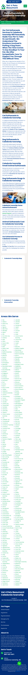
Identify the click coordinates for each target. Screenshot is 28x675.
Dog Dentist (4, 612)
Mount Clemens (19, 385)
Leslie (16, 334)
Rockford (17, 474)
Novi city (17, 421)
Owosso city (18, 441)
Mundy (17, 391)
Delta (3, 442)
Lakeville (17, 321)
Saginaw (17, 481)
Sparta (17, 506)
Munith (17, 394)
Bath (3, 346)
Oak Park (17, 423)
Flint (3, 476)
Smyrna (17, 494)
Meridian (17, 361)
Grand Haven (5, 513)
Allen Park (5, 329)
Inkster (4, 565)
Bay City (4, 350)
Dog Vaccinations (5, 616)
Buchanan (5, 380)
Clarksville (5, 410)
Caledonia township (10, 21)
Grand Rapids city (6, 519)
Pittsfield (17, 448)
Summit (17, 522)
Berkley (4, 359)
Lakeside (17, 320)
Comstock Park (6, 428)
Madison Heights (19, 348)
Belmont (4, 355)
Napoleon (17, 401)
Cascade (4, 401)
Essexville (4, 464)
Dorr (3, 448)
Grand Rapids (5, 517)
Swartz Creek (18, 528)
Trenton (17, 538)
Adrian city (5, 323)
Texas (16, 531)
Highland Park (6, 547)
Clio (3, 417)
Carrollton (5, 400)
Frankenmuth (5, 485)
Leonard (17, 330)
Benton (4, 357)
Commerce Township (7, 425)
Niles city (17, 410)
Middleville (18, 366)
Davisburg (5, 433)
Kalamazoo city (6, 579)
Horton (4, 556)
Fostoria (4, 483)
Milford (17, 369)
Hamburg (4, 531)
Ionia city (4, 567)
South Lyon (18, 499)
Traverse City (18, 537)
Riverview (17, 467)
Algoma (4, 327)
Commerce (5, 423)
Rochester (17, 471)
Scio (16, 490)
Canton (4, 398)
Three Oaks (18, 535)
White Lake (18, 572)
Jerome (4, 574)
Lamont (17, 323)
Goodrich (4, 510)
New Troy (17, 407)
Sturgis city (18, 521)
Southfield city (18, 503)
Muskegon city (19, 398)
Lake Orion (5, 585)
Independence (6, 563)
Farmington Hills (6, 469)
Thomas (17, 533)
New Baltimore (19, 403)
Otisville (17, 437)
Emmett (4, 460)
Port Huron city (19, 458)
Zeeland (17, 585)
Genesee (4, 505)
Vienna (17, 556)
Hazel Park (5, 544)
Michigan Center (19, 364)
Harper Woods (6, 538)
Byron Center (5, 387)
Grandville (4, 521)
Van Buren (18, 553)
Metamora (18, 362)
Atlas (3, 339)
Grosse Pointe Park (7, 526)
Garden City (5, 499)
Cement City (5, 403)
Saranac (17, 485)
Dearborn (4, 437)
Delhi (3, 441)
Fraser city (5, 487)
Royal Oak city (18, 480)
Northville (17, 416)
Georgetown (5, 508)
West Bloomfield (19, 569)
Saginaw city (18, 483)
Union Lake (18, 547)
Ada (3, 320)
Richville (17, 465)
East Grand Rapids (7, 455)
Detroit (4, 444)
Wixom (17, 574)
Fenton (4, 471)
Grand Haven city (6, 515)
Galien (4, 497)
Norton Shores (19, 417)
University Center (19, 551)
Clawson (4, 412)
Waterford (18, 563)
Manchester (18, 350)
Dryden (4, 451)
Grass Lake (5, 522)
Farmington (5, 467)
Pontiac (17, 457)
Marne (17, 355)
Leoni (16, 332)
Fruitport (4, 492)
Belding (4, 353)
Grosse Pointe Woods (7, 528)
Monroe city (18, 378)
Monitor (17, 375)
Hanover (4, 535)
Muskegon (18, 396)
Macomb (17, 346)
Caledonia (4, 391)
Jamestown (5, 570)
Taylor (17, 529)
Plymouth (17, 455)
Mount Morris (18, 387)
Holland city (5, 553)
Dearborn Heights (7, 439)
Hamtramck (5, 533)
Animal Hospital (5, 609)
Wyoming (17, 579)
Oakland (17, 425)
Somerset (17, 496)
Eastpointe (5, 458)
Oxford (17, 442)
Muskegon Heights (20, 400)
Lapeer (17, 327)
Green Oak (5, 524)
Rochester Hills (19, 473)
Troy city (17, 540)
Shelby (17, 492)
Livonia (17, 341)
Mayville (17, 359)
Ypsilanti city (18, 583)
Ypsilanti (17, 581)
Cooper (4, 432)
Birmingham (5, 362)
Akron (4, 325)
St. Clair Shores (19, 517)
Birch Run (4, 361)
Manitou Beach (19, 352)
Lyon (16, 345)
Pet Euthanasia (5, 625)
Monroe (17, 377)
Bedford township (7, 352)
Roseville (17, 478)
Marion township (19, 353)
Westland (17, 570)
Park (16, 444)
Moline (17, 373)
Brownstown (5, 378)
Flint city (4, 478)
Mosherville (18, 384)
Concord (4, 430)
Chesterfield (5, 405)
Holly (3, 554)
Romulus (17, 476)
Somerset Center (19, 497)
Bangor (4, 345)
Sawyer (17, 489)
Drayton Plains (6, 449)
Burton (4, 384)
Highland (4, 545)
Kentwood (5, 583)
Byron (4, 385)
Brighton (4, 375)
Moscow (17, 382)
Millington (17, 371)
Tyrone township (19, 542)
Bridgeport (5, 373)
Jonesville (4, 576)
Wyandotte (18, 577)
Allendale (4, 330)
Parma (17, 446)
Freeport (4, 489)
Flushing (4, 480)
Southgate (18, 505)
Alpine (4, 332)
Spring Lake (18, 510)
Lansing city (18, 325)
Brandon (4, 371)
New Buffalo (18, 405)
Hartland (4, 542)
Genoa (4, 506)
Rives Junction (18, 469)
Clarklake (4, 407)
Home (2, 21)
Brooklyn (4, 377)
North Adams (18, 412)
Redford (17, 462)
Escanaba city (5, 462)
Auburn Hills (5, 343)
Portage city (18, 460)
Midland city (18, 368)
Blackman (4, 364)
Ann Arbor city (6, 336)
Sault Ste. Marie (19, 487)
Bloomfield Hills (6, 369)
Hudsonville (5, 558)
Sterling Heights (19, 519)
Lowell (16, 343)
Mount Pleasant (19, 389)
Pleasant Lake (18, 453)
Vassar (17, 554)
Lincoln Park (18, 339)
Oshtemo (17, 435)
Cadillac (4, 389)
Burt (3, 382)
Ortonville (17, 433)
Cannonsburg (5, 396)
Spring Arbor (18, 508)
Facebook (18, 671)
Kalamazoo (5, 577)
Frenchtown (5, 490)
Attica (3, 341)
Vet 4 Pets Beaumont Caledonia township (12, 593)
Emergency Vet (5, 619)
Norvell (17, 419)
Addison (4, 321)
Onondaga (18, 428)
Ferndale (4, 474)
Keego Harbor (6, 581)
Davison (4, 435)
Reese (16, 464)
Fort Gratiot (5, 481)
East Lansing (5, 457)
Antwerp (4, 337)
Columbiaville (5, 421)
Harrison (4, 540)
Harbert (4, 537)
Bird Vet (3, 622)
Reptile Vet (4, 628)
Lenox (16, 329)
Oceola (17, 426)
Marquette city (19, 357)
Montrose (17, 380)
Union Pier (18, 549)
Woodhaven (18, 576)
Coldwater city (6, 419)
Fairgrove (4, 465)
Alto (3, 334)
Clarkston (4, 409)
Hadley (4, 529)
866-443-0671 (14, 1)
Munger (17, 393)
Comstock (4, 426)
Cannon (4, 394)
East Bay (4, 453)
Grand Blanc (5, 512)
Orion (16, 432)
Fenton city (5, 473)
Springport (18, 515)
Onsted (17, 430)
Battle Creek (5, 348)
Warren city (18, 560)
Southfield (17, 501)
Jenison (4, 572)
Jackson (4, 569)
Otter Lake (18, 439)
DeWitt (4, 446)
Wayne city (18, 567)
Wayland (17, 565)
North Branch (18, 414)
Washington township (21, 561)
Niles (16, 409)
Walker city (18, 558)
